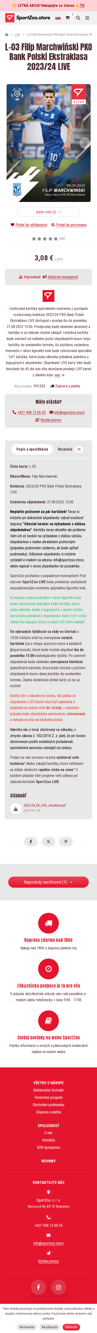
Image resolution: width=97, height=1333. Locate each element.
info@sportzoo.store (69, 412)
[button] (85, 143)
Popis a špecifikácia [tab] (32, 449)
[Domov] (27, 17)
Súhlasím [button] (71, 1327)
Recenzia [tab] (69, 449)
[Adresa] (48, 1192)
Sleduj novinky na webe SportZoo (48, 1037)
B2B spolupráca (48, 1147)
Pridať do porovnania (71, 225)
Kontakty (48, 1140)
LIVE (17, 34)
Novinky (48, 1161)
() (62, 238)
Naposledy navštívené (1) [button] (45, 882)
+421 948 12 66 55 (31, 412)
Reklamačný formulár (48, 1090)
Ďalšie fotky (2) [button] (46, 212)
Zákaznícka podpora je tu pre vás (48, 985)
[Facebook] (38, 1287)
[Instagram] (58, 1287)
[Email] (48, 1235)
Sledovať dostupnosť (63, 277)
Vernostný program (48, 1097)
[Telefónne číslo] (48, 1217)
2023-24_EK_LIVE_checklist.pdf (45, 808)
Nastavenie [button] (27, 1327)
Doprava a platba (67, 386)
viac (57, 375)
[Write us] (48, 1253)
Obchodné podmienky (49, 1105)
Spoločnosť (48, 1126)
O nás (48, 1133)
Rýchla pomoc (50, 420)
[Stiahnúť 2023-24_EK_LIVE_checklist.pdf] (15, 808)
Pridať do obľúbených (31, 225)
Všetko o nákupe (48, 1083)
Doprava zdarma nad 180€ (48, 940)
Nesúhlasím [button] (50, 1327)
